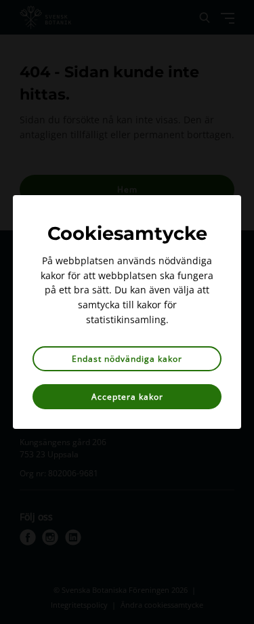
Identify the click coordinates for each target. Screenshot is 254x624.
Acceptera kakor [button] (127, 396)
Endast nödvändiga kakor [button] (127, 359)
